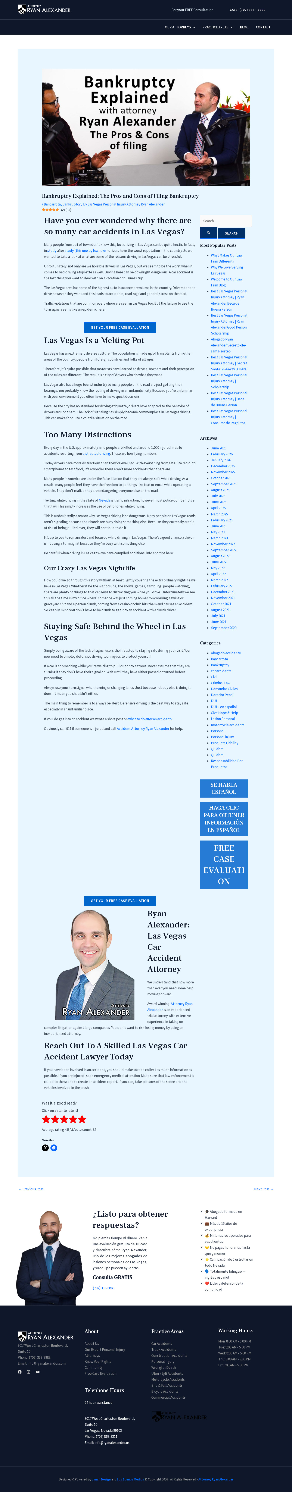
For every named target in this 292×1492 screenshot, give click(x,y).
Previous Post (31, 1189)
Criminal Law (220, 683)
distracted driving (96, 453)
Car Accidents (161, 1343)
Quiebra (217, 749)
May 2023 (218, 532)
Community (94, 1367)
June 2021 (218, 621)
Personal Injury (162, 1361)
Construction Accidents (169, 1355)
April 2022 (218, 574)
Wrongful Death (163, 1367)
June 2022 (218, 562)
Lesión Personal (223, 718)
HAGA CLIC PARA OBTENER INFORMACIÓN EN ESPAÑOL (224, 819)
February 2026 (222, 454)
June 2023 (218, 526)
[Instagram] (29, 1372)
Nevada (105, 500)
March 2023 (219, 538)
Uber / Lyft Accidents (167, 1373)
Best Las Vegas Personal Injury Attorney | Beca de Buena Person (229, 399)
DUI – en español (224, 706)
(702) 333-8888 (103, 1288)
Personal (217, 731)
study (51, 250)
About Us (92, 1343)
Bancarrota (52, 204)
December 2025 (223, 466)
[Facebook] (20, 1372)
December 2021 (223, 592)
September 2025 (223, 484)
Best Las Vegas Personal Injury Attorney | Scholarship (229, 381)
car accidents (221, 671)
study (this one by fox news (85, 250)
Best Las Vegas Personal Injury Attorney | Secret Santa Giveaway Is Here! (229, 363)
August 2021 (220, 609)
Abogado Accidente (226, 653)
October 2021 (221, 603)
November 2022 (223, 544)
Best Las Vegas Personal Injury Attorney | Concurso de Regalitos (229, 417)
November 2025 (223, 472)
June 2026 (218, 448)
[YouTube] (38, 1372)
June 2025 (218, 502)
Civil (214, 677)
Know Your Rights (98, 1361)
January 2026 (221, 460)
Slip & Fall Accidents (167, 1385)
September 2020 (223, 627)
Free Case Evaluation (101, 1373)
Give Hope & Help (224, 712)
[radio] (46, 1120)
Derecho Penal (222, 694)
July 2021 (218, 615)
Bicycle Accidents (164, 1391)
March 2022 (219, 580)
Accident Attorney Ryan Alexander (143, 728)
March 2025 (219, 514)
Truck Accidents (163, 1349)
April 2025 (218, 508)
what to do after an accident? (150, 719)
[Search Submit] (208, 233)
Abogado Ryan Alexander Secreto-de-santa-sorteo (228, 345)
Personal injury (222, 737)
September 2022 (223, 550)
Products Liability (224, 743)
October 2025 (221, 478)
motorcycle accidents (227, 725)
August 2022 (220, 556)
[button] (246, 10)
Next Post (264, 1189)
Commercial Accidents (168, 1397)
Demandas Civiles (224, 689)
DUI (214, 700)
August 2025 (220, 490)
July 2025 (218, 496)
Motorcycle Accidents (168, 1379)
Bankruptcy (71, 204)
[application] (193, 27)
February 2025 (222, 520)
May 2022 (218, 568)
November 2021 (223, 598)
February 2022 (222, 586)
